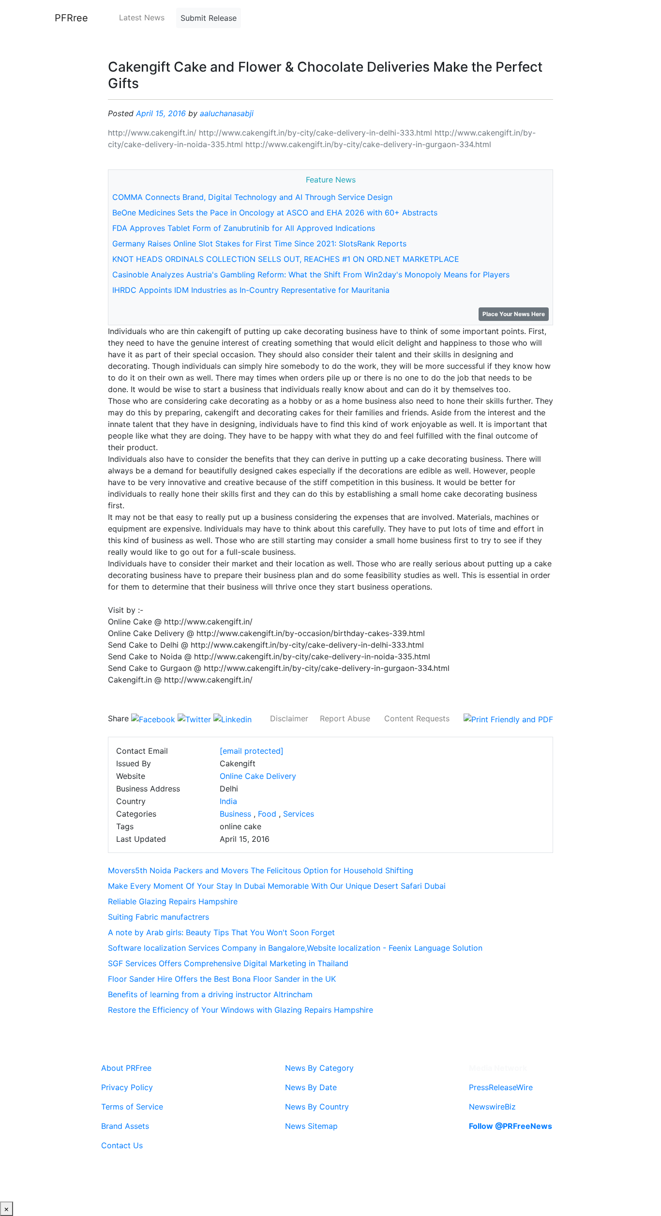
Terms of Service (132, 1106)
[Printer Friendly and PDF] (508, 718)
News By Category (319, 1068)
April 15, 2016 (161, 113)
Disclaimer (289, 718)
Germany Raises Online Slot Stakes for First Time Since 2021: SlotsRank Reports (259, 243)
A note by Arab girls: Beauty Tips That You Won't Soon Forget (221, 932)
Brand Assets (125, 1126)
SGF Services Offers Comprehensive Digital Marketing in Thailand (228, 963)
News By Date (311, 1087)
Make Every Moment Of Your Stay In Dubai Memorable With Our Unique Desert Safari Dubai (277, 886)
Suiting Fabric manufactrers (158, 917)
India (228, 801)
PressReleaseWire (501, 1087)
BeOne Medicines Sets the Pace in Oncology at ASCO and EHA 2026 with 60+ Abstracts (274, 212)
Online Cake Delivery (258, 776)
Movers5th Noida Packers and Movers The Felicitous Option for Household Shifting (260, 870)
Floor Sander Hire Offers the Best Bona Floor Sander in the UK (222, 979)
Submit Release (208, 18)
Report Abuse (345, 718)
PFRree (71, 18)
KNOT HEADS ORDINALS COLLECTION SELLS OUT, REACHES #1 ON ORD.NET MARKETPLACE (285, 259)
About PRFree (126, 1068)
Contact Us (122, 1145)
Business (235, 814)
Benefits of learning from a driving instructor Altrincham (210, 994)
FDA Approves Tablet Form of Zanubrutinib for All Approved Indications (243, 228)
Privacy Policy (127, 1087)
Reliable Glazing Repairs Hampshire (173, 901)
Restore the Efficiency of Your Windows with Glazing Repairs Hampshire (240, 1010)
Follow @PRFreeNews (510, 1126)
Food (267, 814)
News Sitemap (311, 1126)
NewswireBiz (492, 1106)
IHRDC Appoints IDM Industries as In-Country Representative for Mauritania (251, 290)
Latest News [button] (142, 17)
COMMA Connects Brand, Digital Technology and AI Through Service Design (252, 197)
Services (298, 814)
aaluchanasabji (227, 113)
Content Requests (417, 718)
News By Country (317, 1106)
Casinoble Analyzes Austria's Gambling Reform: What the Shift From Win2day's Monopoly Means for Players (311, 274)
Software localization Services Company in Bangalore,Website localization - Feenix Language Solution (295, 948)
